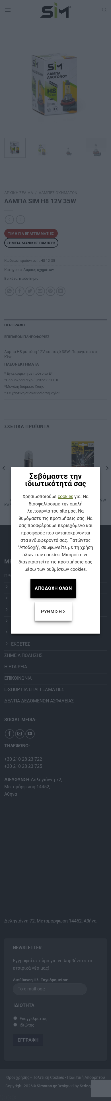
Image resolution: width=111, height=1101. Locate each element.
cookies (65, 496)
